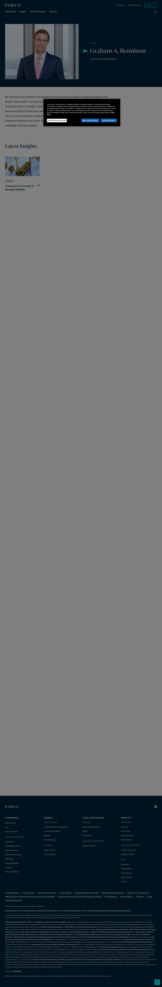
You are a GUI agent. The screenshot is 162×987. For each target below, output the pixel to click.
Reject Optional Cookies (90, 120)
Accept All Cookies (109, 120)
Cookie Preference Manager (57, 120)
